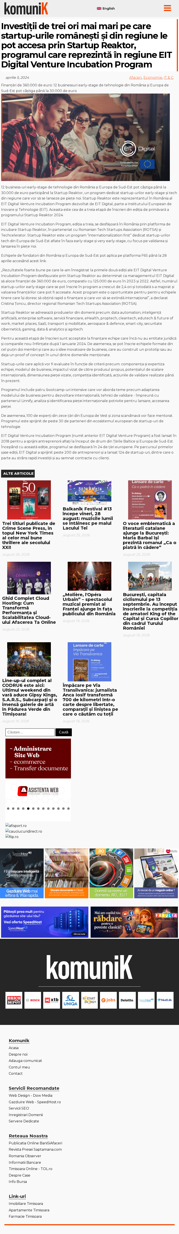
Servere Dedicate (24, 1121)
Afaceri (135, 77)
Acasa (14, 1048)
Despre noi (18, 1054)
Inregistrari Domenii (26, 1115)
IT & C (169, 77)
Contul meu (19, 1067)
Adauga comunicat (25, 1061)
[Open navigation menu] (167, 8)
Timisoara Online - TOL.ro (30, 1169)
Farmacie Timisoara (25, 1216)
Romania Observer (25, 1156)
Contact (16, 1073)
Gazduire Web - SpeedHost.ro (35, 1102)
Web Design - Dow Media (30, 1095)
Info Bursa (18, 1182)
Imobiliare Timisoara (26, 1204)
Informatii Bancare (25, 1162)
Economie (152, 77)
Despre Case (19, 1175)
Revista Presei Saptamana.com (35, 1149)
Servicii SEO (19, 1108)
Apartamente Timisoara (29, 1210)
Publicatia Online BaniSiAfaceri (35, 1143)
